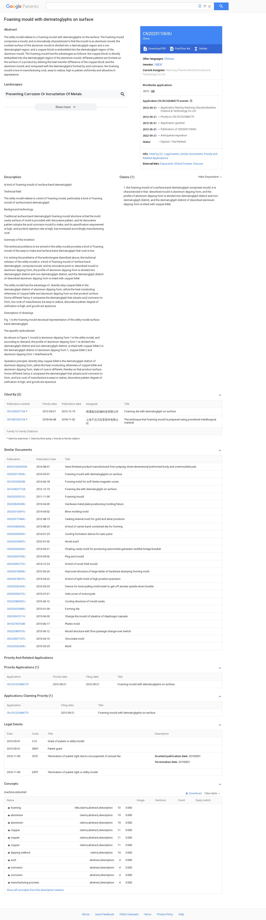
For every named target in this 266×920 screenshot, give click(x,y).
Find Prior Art (182, 48)
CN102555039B (16, 481)
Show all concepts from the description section (35, 890)
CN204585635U (16, 526)
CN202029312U (16, 496)
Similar (202, 48)
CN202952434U (16, 586)
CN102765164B (16, 623)
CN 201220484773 (17, 684)
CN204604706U (16, 556)
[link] (14, 807)
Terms (147, 914)
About (86, 914)
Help (181, 914)
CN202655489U (16, 608)
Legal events (171, 153)
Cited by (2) (156, 153)
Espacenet (166, 163)
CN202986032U (16, 601)
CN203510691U (16, 511)
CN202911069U (16, 474)
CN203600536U (16, 549)
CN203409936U (16, 534)
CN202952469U (16, 646)
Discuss (198, 163)
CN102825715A (16, 411)
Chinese (169, 58)
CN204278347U (16, 578)
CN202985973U (16, 631)
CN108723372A (16, 419)
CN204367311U (16, 616)
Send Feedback (104, 914)
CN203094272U (16, 593)
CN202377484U (16, 519)
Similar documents (191, 153)
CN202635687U (16, 541)
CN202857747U (16, 638)
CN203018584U (16, 571)
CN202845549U (16, 504)
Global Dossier (183, 163)
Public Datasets (129, 914)
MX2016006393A (17, 466)
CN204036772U (16, 563)
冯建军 (158, 64)
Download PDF (157, 48)
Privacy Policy (165, 914)
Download (195, 793)
